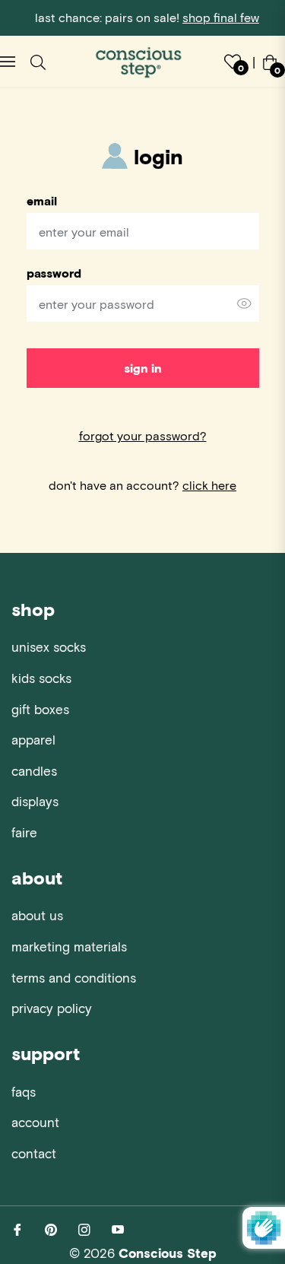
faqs (23, 1091)
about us (37, 915)
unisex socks (48, 646)
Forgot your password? (143, 435)
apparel (33, 739)
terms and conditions (73, 977)
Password (54, 273)
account (35, 1121)
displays (35, 800)
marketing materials (69, 946)
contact (33, 1153)
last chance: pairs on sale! (147, 17)
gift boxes (40, 708)
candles (34, 770)
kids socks (41, 677)
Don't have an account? (142, 485)
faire (24, 832)
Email (42, 201)
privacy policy (51, 1007)
